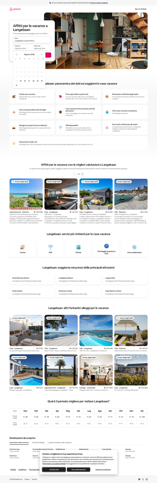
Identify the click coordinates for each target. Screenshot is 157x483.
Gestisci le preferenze (103, 470)
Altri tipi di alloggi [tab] (38, 443)
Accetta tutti (54, 470)
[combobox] (32, 40)
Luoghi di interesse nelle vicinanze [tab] (60, 443)
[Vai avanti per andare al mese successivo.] (41, 54)
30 (42, 81)
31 (16, 85)
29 (38, 81)
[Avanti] (82, 174)
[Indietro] (74, 174)
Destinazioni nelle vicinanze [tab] (19, 443)
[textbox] (22, 48)
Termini (34, 479)
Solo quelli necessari (78, 470)
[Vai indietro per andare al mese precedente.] (16, 54)
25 (21, 81)
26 (25, 81)
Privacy (27, 479)
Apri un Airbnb (140, 9)
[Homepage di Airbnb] (15, 9)
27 (29, 81)
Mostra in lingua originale (99, 3)
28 (33, 81)
